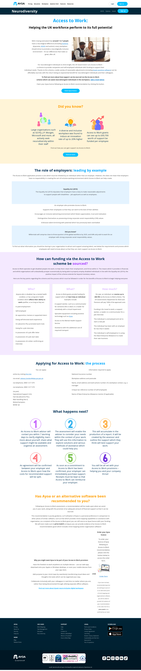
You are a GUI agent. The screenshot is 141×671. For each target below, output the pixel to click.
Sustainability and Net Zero (91, 638)
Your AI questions (89, 642)
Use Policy (87, 633)
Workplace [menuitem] (45, 4)
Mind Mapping (41, 627)
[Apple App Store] (115, 635)
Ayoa (71, 316)
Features (16, 633)
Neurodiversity (41, 633)
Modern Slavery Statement (91, 636)
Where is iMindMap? (66, 633)
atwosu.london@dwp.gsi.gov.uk (31, 378)
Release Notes (18, 642)
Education (40, 631)
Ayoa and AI (87, 640)
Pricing (15, 627)
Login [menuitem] (112, 4)
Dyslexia (108, 11)
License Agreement (89, 631)
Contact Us (64, 631)
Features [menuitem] (63, 4)
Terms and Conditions (90, 627)
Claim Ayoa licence (70, 91)
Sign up (123, 11)
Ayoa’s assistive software (102, 70)
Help (62, 627)
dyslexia (65, 44)
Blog (15, 640)
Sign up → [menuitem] (122, 4)
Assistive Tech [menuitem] (54, 4)
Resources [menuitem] (70, 4)
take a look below (97, 80)
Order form (103, 576)
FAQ (62, 629)
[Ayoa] (19, 4)
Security (16, 631)
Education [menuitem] (37, 4)
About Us (16, 629)
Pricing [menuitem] (30, 4)
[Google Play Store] (115, 630)
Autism (114, 11)
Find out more (70, 155)
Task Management (42, 629)
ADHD (102, 11)
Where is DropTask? (66, 636)
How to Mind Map (66, 638)
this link (28, 374)
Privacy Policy (88, 629)
